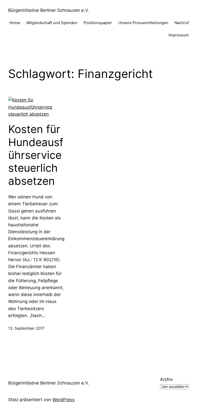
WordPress (63, 399)
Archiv (166, 379)
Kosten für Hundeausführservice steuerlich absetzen (35, 155)
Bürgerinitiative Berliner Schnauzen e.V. (48, 10)
